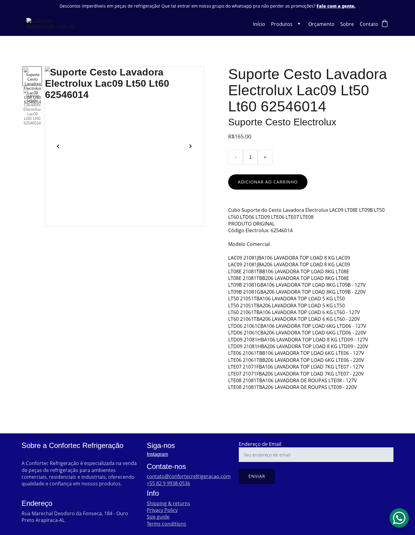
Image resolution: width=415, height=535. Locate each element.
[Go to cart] (385, 24)
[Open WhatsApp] (399, 518)
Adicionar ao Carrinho (268, 182)
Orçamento (321, 24)
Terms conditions (166, 523)
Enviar (257, 476)
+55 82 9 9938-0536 (168, 483)
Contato (369, 24)
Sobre (347, 24)
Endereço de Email (260, 444)
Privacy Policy (162, 510)
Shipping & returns (168, 503)
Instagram (157, 454)
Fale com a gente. (336, 6)
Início (259, 24)
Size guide (158, 516)
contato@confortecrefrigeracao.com (189, 476)
